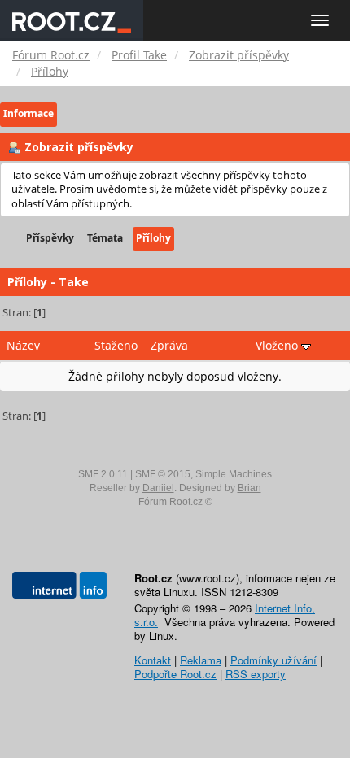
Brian (249, 488)
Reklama (200, 660)
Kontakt (152, 660)
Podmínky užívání (273, 660)
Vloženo (278, 345)
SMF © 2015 (162, 474)
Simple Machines (233, 474)
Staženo (116, 345)
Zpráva (169, 345)
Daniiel (158, 488)
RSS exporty (255, 674)
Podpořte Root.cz (175, 674)
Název (23, 345)
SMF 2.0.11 (103, 474)
